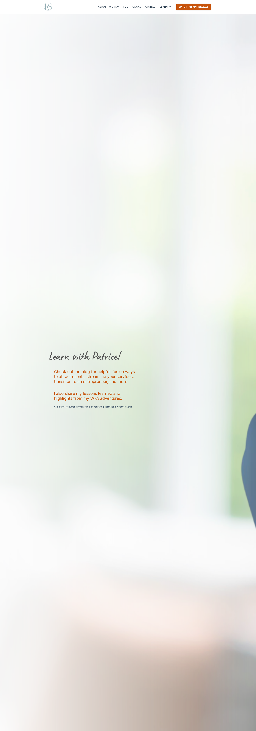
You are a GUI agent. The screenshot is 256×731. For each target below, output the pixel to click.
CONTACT (151, 6)
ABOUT (102, 6)
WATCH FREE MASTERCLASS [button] (193, 6)
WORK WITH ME (118, 6)
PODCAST (137, 6)
